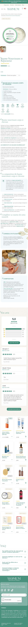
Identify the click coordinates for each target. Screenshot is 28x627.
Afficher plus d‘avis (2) (14, 409)
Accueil (2, 14)
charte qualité (7, 113)
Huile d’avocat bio (8, 206)
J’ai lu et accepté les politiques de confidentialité (10, 603)
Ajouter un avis (14, 342)
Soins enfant (10, 14)
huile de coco (20, 226)
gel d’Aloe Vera (4, 223)
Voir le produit (11, 459)
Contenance (3, 75)
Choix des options (11, 436)
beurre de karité (17, 180)
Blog (23, 5)
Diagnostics (6, 5)
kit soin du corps (19, 224)
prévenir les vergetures (10, 137)
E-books (12, 5)
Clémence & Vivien (5, 63)
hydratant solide (14, 221)
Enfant (6, 14)
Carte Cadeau (18, 5)
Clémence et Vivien (5, 128)
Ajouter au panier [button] (25, 436)
